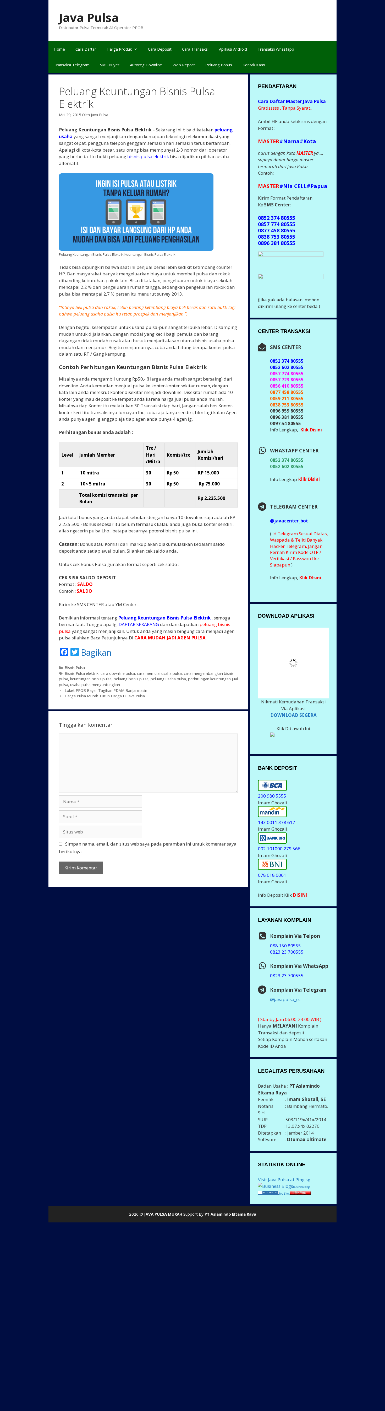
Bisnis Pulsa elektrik (81, 673)
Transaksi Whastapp (275, 49)
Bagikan (96, 652)
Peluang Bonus (218, 64)
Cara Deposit (160, 49)
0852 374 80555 (287, 460)
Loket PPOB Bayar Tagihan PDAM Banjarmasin (106, 690)
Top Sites (284, 1189)
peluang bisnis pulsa (131, 678)
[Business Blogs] (275, 1182)
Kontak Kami (254, 64)
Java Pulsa (89, 17)
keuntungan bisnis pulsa (91, 678)
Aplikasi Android (233, 49)
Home (59, 49)
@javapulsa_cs (285, 995)
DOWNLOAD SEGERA (293, 711)
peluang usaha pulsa (168, 678)
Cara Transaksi (195, 49)
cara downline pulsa (118, 673)
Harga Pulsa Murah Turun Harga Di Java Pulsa (105, 695)
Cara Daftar (85, 49)
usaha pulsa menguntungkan (95, 684)
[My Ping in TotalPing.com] (300, 1188)
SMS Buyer (109, 64)
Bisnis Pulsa (75, 667)
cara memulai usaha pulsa (159, 673)
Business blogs (301, 1182)
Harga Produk (119, 49)
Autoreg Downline (146, 64)
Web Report (184, 64)
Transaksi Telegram (72, 64)
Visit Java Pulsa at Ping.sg (284, 1175)
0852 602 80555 (287, 466)
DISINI (300, 891)
